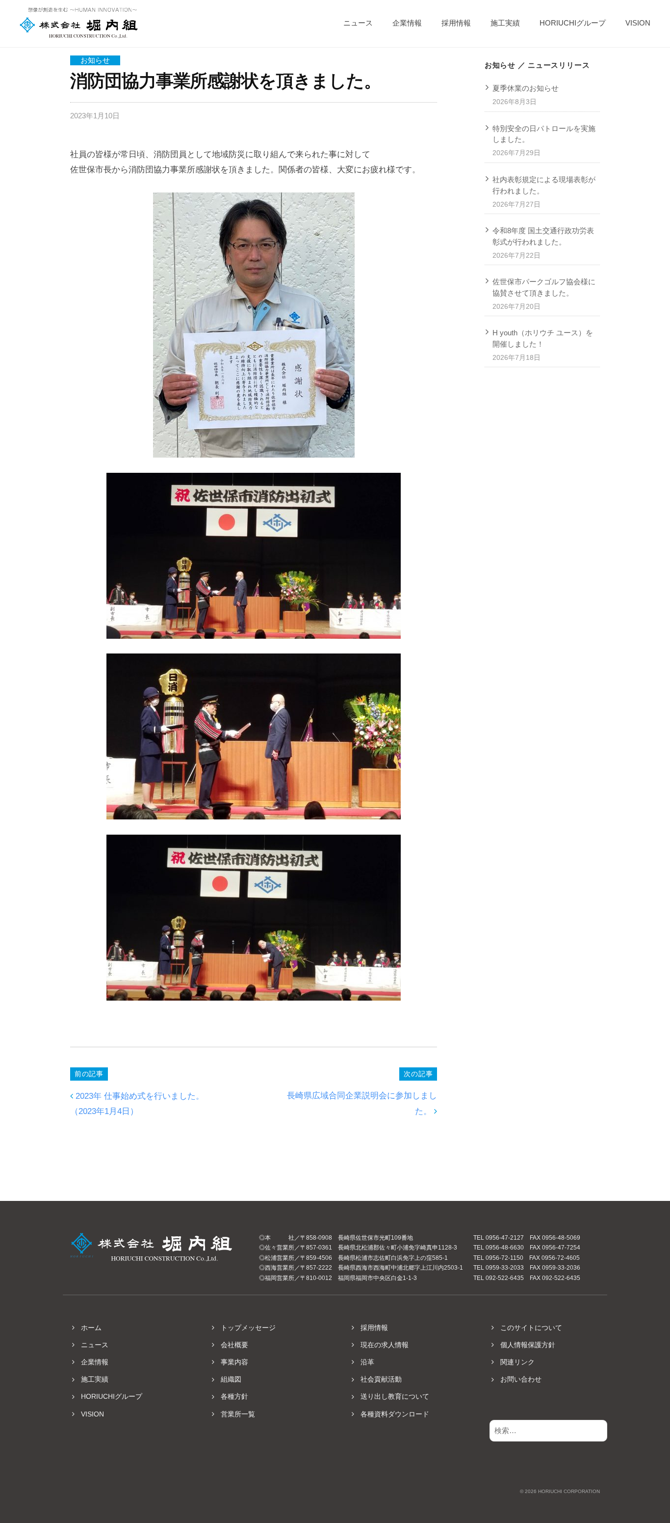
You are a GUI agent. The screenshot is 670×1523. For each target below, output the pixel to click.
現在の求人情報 (385, 1345)
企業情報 (407, 23)
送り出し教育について (395, 1396)
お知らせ (95, 60)
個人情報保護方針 (527, 1345)
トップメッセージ (248, 1328)
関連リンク (517, 1362)
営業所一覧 (238, 1414)
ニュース (358, 23)
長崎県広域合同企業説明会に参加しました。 (362, 1103)
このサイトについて (531, 1328)
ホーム (91, 1328)
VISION (637, 23)
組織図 (231, 1379)
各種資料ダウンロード (395, 1414)
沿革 (367, 1362)
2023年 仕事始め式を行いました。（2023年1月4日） (137, 1103)
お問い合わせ (520, 1379)
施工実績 (505, 23)
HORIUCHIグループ (573, 23)
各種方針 (234, 1396)
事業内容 (234, 1362)
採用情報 (456, 23)
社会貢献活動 (381, 1379)
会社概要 (234, 1345)
